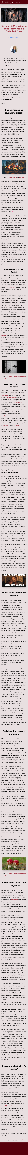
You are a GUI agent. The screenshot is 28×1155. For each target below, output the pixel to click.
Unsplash (22, 177)
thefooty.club (17, 402)
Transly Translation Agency (17, 376)
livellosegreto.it (11, 397)
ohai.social (4, 395)
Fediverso (11, 287)
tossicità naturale (6, 1106)
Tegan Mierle (13, 177)
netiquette (14, 899)
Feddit (17, 425)
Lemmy (5, 425)
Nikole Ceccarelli (15, 37)
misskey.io (4, 416)
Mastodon (21, 1140)
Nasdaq (3, 335)
